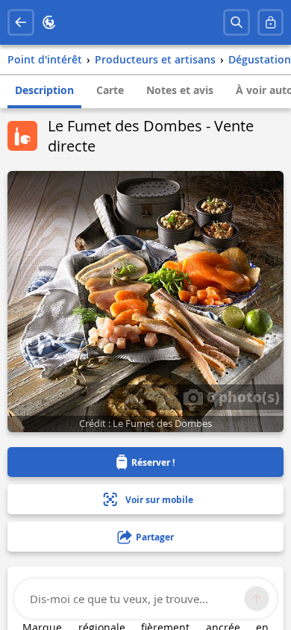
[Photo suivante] (165, 397)
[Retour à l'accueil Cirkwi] (49, 22)
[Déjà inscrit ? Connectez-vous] (270, 22)
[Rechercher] (236, 22)
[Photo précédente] (137, 397)
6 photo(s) (241, 396)
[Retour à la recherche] (20, 22)
